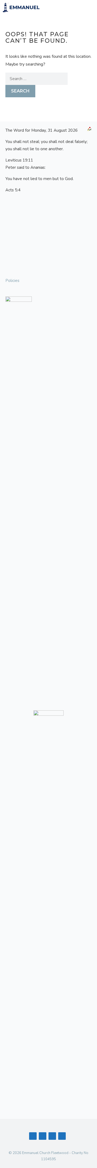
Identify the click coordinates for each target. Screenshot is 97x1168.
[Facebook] (33, 1136)
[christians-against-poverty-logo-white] (48, 911)
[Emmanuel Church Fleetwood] (21, 7)
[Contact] (52, 1136)
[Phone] (62, 1136)
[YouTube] (42, 1136)
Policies (12, 280)
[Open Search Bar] (73, 7)
